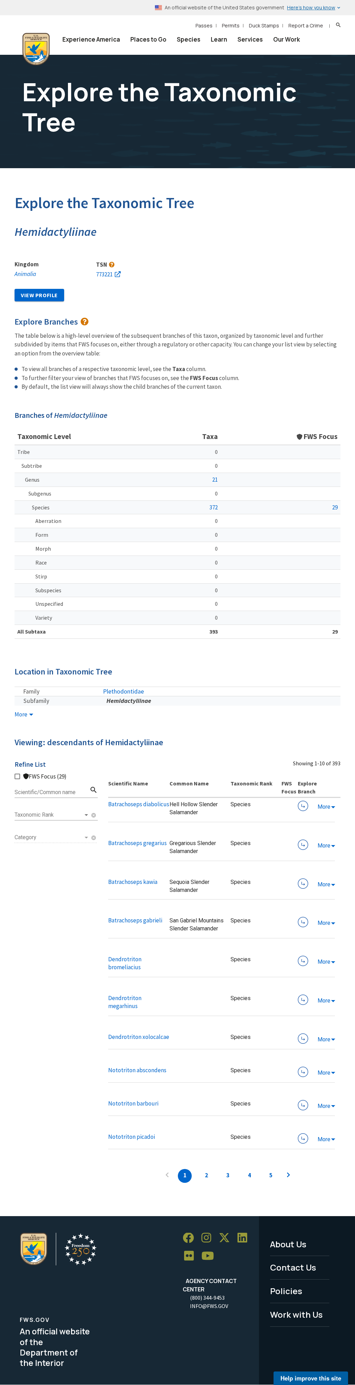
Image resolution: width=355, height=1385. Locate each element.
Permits (231, 25)
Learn (219, 39)
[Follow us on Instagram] (208, 1238)
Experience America (91, 39)
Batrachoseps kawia (132, 882)
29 (335, 507)
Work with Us (296, 1314)
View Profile (39, 295)
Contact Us (293, 1267)
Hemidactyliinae (128, 701)
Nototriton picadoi (131, 1137)
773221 (104, 274)
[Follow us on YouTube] (210, 1255)
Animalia (25, 274)
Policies (286, 1291)
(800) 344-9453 (207, 1297)
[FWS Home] (36, 49)
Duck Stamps (264, 25)
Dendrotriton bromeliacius (124, 963)
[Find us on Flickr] (191, 1255)
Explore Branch (303, 806)
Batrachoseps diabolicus (138, 804)
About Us (288, 1244)
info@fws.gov (209, 1305)
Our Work (286, 39)
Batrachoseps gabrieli (135, 920)
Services (250, 39)
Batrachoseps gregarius (137, 843)
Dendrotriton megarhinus (124, 1002)
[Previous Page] (167, 1176)
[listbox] (52, 815)
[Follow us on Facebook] (191, 1238)
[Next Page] (288, 1176)
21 (215, 479)
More (21, 714)
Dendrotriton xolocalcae (138, 1037)
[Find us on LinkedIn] (244, 1238)
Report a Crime (305, 25)
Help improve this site (310, 1378)
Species (188, 39)
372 (213, 507)
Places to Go (148, 39)
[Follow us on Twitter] (227, 1238)
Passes (204, 25)
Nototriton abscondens (137, 1070)
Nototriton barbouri (133, 1103)
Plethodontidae (123, 691)
